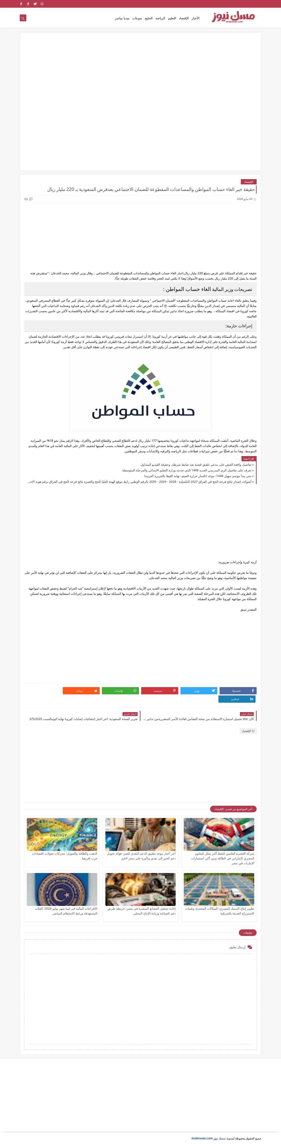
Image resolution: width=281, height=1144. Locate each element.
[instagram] (42, 4)
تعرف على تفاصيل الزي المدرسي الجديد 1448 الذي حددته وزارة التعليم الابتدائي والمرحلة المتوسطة (186, 470)
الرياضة (160, 18)
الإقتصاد (184, 18)
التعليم (172, 18)
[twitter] (35, 4)
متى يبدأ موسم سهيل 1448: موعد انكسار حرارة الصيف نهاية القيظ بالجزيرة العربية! (197, 476)
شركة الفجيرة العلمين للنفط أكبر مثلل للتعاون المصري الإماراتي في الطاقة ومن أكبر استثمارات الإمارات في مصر (222, 858)
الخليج (149, 18)
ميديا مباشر (122, 18)
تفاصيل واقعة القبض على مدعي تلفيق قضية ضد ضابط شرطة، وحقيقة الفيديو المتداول (195, 464)
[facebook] (28, 4)
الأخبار (196, 18)
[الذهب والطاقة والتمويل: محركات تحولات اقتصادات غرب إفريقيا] (62, 834)
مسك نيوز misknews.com (208, 1138)
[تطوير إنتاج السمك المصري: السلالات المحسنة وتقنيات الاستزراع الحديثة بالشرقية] (219, 889)
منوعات (137, 18)
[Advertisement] (140, 71)
